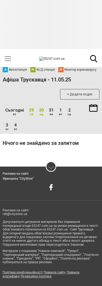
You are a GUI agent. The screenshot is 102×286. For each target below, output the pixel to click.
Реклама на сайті (16, 173)
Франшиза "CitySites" (18, 178)
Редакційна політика (36, 276)
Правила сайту (55, 272)
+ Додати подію (80, 94)
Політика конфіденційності (23, 272)
